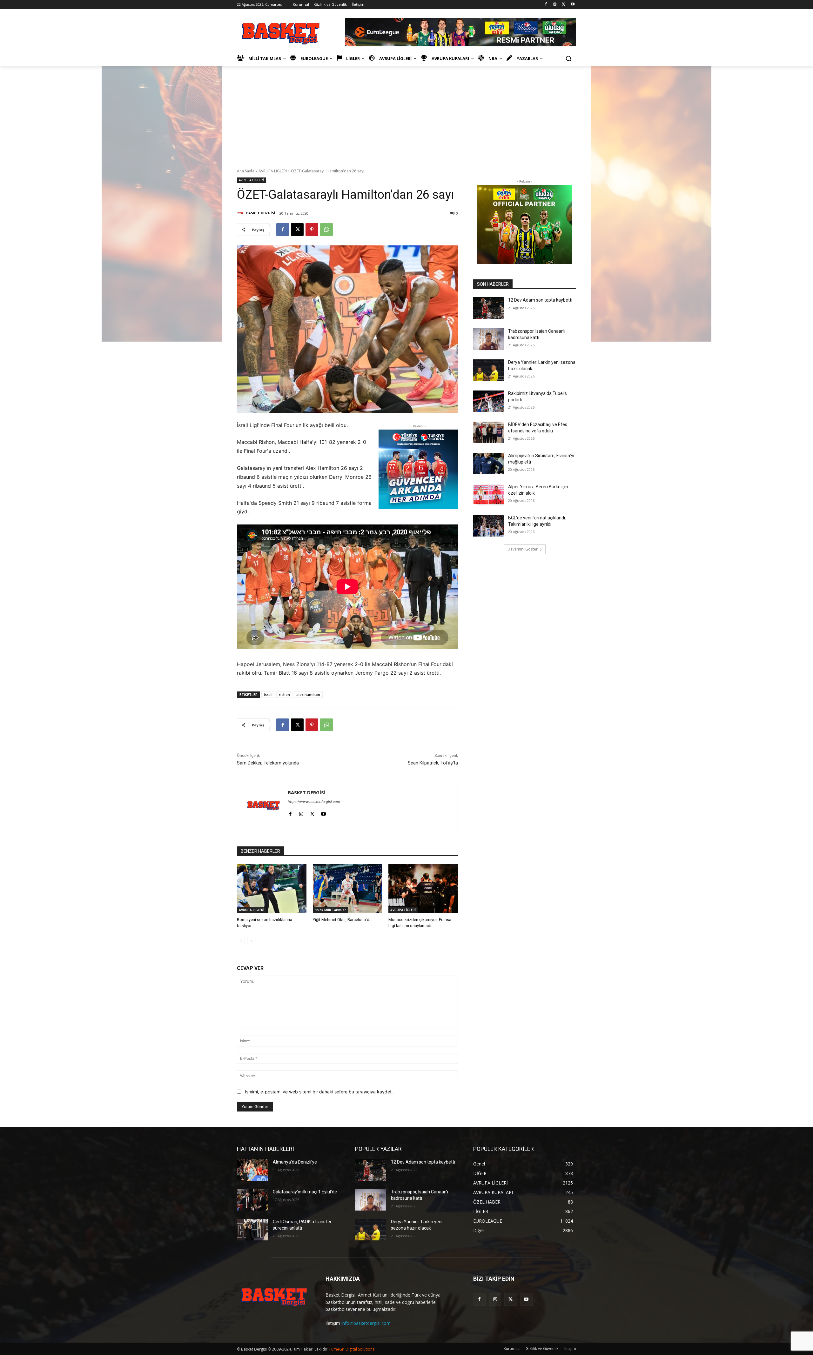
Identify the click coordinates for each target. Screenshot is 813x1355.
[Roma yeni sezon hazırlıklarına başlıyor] (271, 888)
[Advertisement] (406, 113)
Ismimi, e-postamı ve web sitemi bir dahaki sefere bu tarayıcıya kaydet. (319, 1091)
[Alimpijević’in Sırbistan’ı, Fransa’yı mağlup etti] (488, 463)
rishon (284, 694)
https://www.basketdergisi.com (314, 801)
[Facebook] (546, 4)
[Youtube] (572, 4)
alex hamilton (308, 694)
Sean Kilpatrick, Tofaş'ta (433, 763)
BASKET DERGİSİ (260, 212)
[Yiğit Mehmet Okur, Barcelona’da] (347, 888)
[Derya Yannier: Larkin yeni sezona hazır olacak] (488, 370)
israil (268, 694)
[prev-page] (241, 941)
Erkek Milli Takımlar (330, 910)
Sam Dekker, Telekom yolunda (268, 763)
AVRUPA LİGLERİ (273, 171)
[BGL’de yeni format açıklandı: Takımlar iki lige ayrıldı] (488, 526)
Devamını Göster (522, 549)
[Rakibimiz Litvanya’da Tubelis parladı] (488, 401)
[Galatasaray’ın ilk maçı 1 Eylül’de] (252, 1200)
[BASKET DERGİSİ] (241, 213)
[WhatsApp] (326, 229)
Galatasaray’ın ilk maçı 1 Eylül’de (305, 1191)
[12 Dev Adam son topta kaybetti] (488, 308)
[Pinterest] (312, 229)
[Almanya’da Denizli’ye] (252, 1170)
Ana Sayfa (245, 171)
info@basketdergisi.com (366, 1323)
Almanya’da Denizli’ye (295, 1162)
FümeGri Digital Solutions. (352, 1349)
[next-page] (251, 941)
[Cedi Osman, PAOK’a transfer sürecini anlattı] (252, 1229)
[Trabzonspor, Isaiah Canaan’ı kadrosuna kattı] (488, 339)
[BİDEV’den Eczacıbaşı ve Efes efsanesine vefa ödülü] (488, 432)
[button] (568, 58)
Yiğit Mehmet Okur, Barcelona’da (342, 919)
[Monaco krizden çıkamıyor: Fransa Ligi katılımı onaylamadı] (423, 888)
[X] (563, 4)
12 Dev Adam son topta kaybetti (540, 300)
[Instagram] (555, 4)
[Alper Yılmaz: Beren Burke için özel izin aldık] (488, 494)
